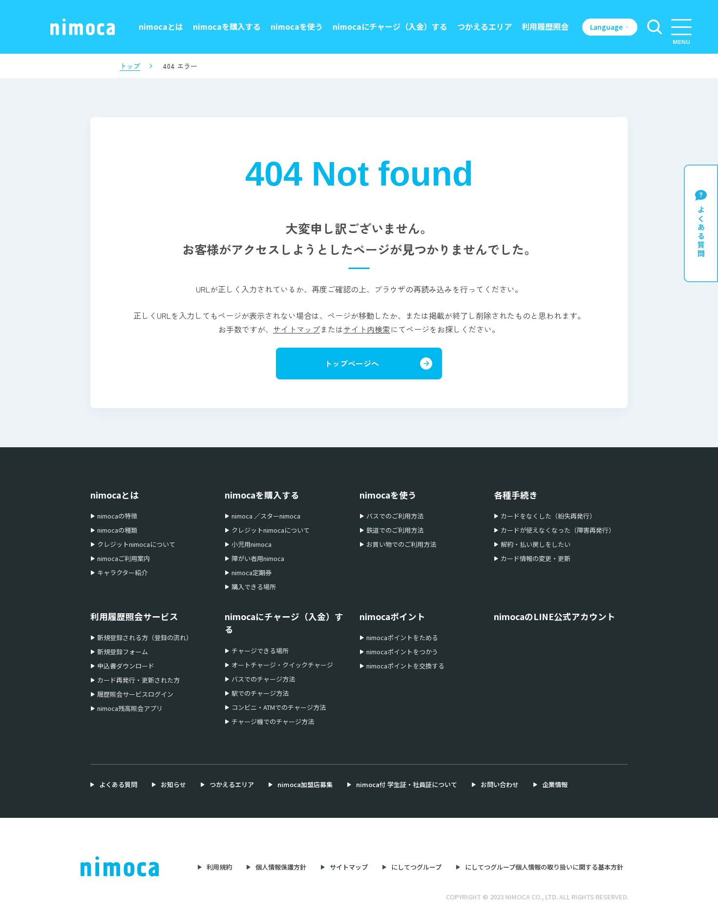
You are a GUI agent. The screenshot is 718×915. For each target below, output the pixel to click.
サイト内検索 (366, 329)
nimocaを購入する (227, 26)
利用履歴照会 (545, 26)
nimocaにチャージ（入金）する (390, 26)
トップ (130, 66)
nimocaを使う (297, 26)
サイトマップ (296, 329)
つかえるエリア (484, 26)
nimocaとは (161, 26)
